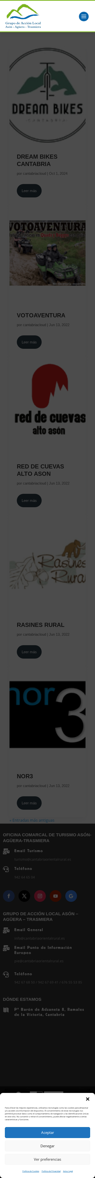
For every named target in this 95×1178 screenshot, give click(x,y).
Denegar (47, 1145)
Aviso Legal (68, 1171)
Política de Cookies (30, 1171)
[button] (87, 1099)
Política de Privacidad (51, 1171)
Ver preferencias (47, 1159)
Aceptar (47, 1132)
